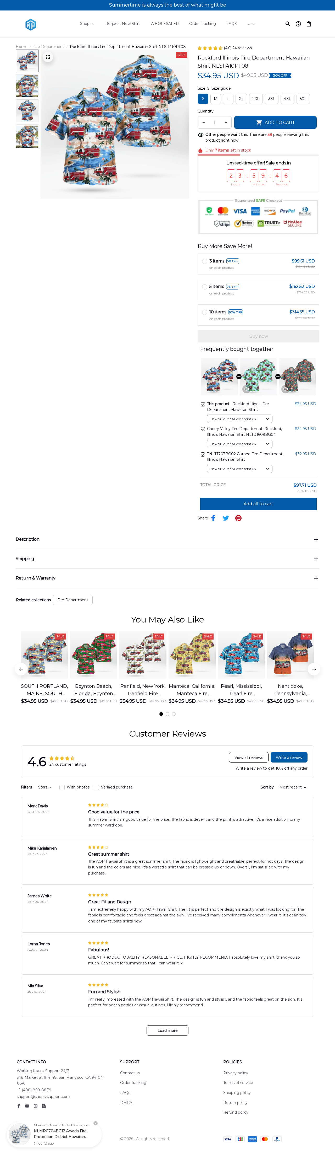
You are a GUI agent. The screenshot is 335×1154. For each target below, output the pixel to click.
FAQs (125, 1092)
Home (21, 46)
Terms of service (238, 1082)
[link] (20, 1134)
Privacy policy (235, 1073)
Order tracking (133, 1082)
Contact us (130, 1073)
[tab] (161, 714)
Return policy (235, 1102)
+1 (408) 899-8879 (34, 1090)
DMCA (126, 1102)
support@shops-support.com (43, 1096)
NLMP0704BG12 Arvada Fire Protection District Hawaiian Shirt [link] (60, 1137)
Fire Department (48, 46)
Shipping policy (237, 1092)
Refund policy (235, 1112)
